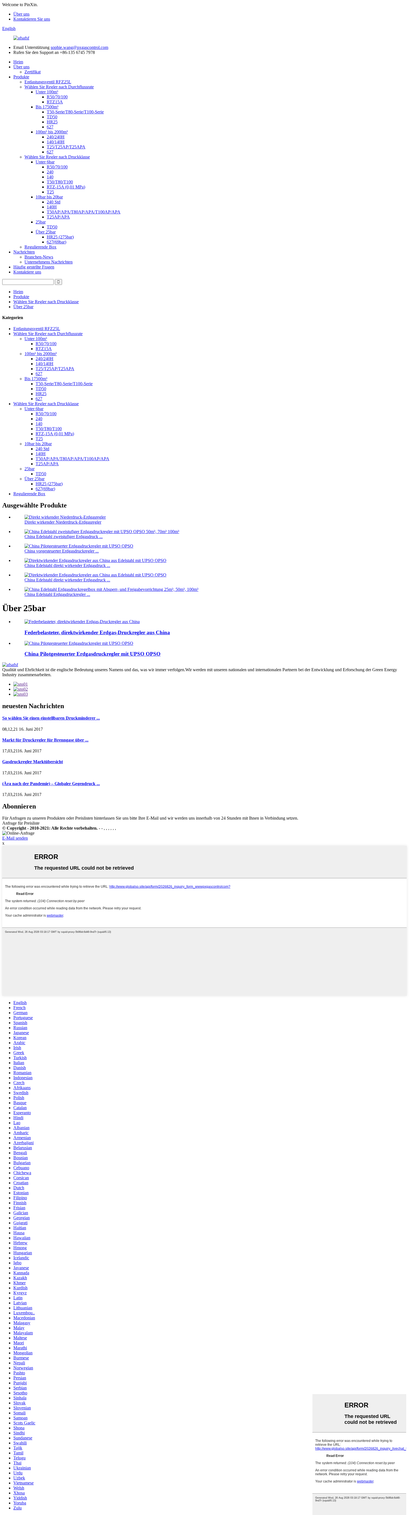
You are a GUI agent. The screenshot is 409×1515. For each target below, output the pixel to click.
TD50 (52, 117)
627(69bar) (56, 242)
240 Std (53, 202)
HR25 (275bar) (60, 237)
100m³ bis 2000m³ (52, 132)
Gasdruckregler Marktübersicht (32, 761)
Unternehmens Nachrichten (48, 262)
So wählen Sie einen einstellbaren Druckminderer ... (51, 718)
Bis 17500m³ (47, 107)
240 (50, 172)
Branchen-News (38, 257)
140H (52, 207)
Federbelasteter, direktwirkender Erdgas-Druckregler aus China (97, 632)
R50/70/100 (57, 96)
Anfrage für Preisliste (21, 823)
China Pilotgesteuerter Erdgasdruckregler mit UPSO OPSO (92, 654)
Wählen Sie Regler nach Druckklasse (57, 157)
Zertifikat (32, 71)
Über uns (21, 14)
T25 (50, 192)
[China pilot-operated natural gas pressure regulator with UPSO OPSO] (78, 643)
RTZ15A (55, 101)
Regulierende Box (40, 247)
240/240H (56, 137)
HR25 (52, 122)
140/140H (56, 142)
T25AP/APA (58, 217)
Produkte (21, 76)
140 (50, 177)
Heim (18, 61)
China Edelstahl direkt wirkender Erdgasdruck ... (67, 565)
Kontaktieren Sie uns (31, 19)
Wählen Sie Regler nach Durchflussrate (59, 86)
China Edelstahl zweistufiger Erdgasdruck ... (63, 536)
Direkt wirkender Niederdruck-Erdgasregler (62, 522)
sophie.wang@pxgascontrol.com (79, 47)
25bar (41, 222)
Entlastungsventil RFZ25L (47, 81)
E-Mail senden (15, 838)
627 (50, 127)
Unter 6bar (45, 162)
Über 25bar (46, 232)
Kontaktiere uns (27, 272)
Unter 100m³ (47, 91)
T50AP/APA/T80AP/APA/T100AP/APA (83, 212)
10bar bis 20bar (49, 197)
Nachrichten (24, 252)
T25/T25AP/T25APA (66, 147)
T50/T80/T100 (60, 182)
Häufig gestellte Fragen (33, 267)
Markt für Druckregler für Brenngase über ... (45, 740)
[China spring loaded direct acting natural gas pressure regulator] (82, 621)
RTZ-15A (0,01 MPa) (66, 187)
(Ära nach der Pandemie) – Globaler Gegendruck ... (51, 783)
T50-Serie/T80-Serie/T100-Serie (75, 112)
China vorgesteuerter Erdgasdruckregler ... (61, 551)
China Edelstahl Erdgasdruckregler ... (57, 594)
